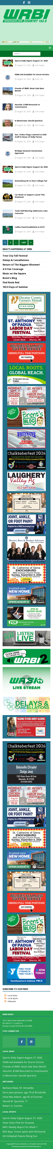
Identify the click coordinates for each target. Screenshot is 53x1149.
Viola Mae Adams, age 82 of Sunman (22, 1096)
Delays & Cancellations (16, 260)
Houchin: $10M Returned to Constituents (27, 105)
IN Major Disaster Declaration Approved (28, 152)
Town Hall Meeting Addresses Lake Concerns (31, 212)
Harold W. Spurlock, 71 (15, 1101)
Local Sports (13, 998)
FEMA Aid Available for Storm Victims (32, 74)
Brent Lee (39, 79)
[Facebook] (24, 2)
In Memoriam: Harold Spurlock (29, 120)
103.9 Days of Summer (15, 286)
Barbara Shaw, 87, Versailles (18, 1087)
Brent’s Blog (10, 278)
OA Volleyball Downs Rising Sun (20, 1136)
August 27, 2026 (24, 65)
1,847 (23, 242)
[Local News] (8, 63)
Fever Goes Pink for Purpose (18, 1122)
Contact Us (18, 1023)
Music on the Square (14, 273)
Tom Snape (39, 65)
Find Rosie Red (11, 282)
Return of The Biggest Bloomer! (21, 264)
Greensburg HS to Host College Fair (31, 181)
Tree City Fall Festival (15, 255)
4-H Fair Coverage (13, 269)
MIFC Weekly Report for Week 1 (20, 1127)
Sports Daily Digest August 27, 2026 (31, 60)
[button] (49, 48)
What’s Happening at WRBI (17, 249)
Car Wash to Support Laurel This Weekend (30, 195)
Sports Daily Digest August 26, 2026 (31, 167)
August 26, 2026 (24, 79)
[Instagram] (29, 2)
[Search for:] (26, 53)
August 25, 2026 (24, 185)
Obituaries (12, 1001)
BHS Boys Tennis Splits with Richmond (24, 1131)
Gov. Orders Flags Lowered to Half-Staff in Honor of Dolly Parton (31, 135)
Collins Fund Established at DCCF (30, 227)
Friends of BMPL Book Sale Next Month (29, 89)
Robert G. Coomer (13, 1105)
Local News (12, 995)
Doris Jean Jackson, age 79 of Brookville (24, 1092)
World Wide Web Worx (32, 1146)
